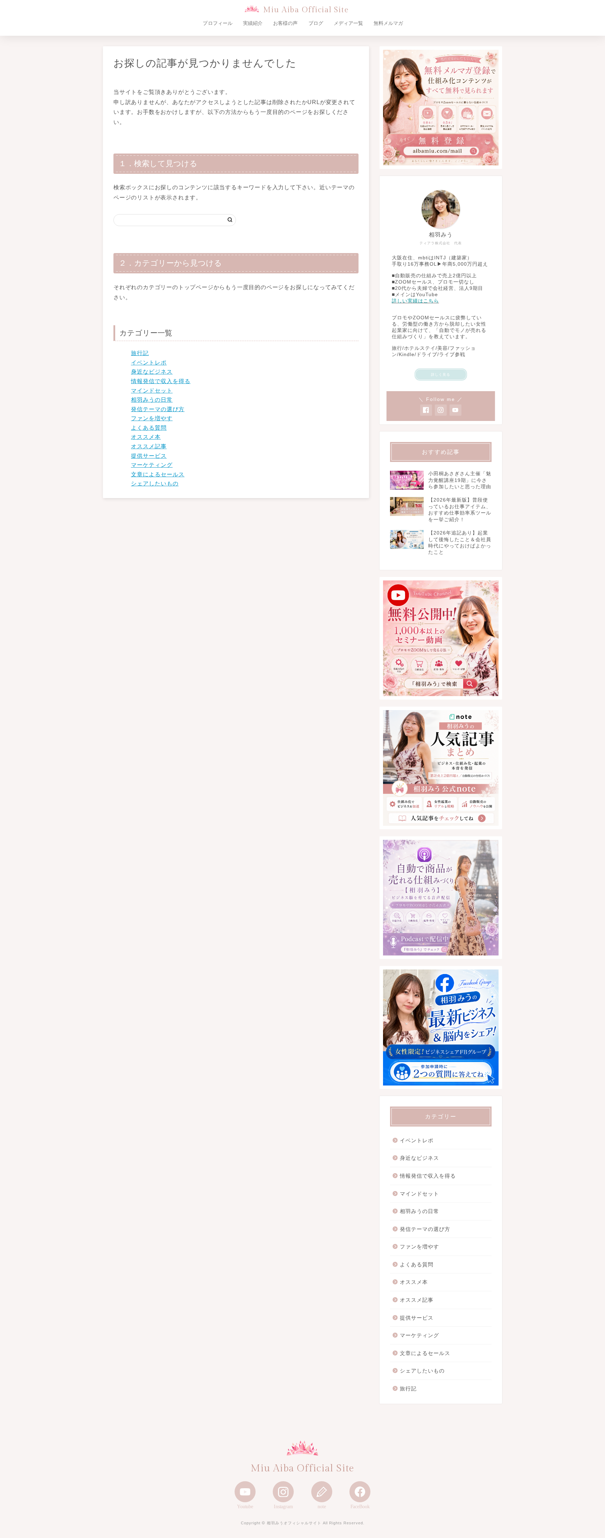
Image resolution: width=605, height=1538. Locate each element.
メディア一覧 (348, 23)
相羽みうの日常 (152, 400)
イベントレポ (149, 363)
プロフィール (217, 23)
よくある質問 (149, 428)
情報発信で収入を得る (160, 381)
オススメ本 (146, 437)
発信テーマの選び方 (158, 409)
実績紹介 (253, 23)
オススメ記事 (149, 446)
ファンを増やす (152, 418)
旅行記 (140, 353)
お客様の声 (285, 23)
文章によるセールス (158, 474)
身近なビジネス (152, 372)
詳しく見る (440, 374)
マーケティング (152, 465)
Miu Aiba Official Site (306, 10)
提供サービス (149, 456)
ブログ (315, 23)
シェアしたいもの (155, 483)
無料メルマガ (388, 23)
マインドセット (152, 391)
